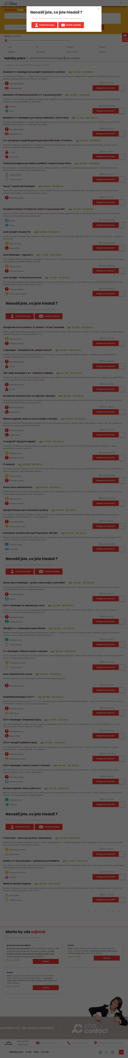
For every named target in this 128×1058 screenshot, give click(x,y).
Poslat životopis (46, 25)
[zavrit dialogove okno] (98, 8)
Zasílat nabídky (73, 25)
